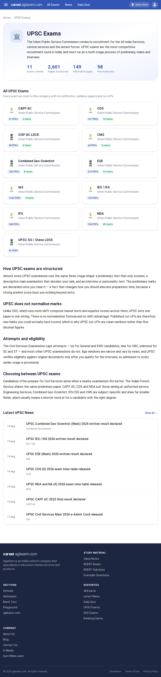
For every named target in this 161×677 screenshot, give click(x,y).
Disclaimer (115, 671)
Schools (8, 590)
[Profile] (155, 5)
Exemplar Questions (96, 575)
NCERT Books (92, 564)
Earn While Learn (13, 656)
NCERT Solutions (94, 569)
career (26, 5)
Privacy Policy (150, 671)
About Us (9, 634)
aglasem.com (11, 612)
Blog (6, 639)
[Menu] (5, 4)
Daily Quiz (84, 4)
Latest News (92, 596)
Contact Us (10, 645)
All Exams (53, 4)
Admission (9, 596)
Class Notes (91, 558)
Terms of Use (132, 671)
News (68, 4)
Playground (10, 607)
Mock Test (10, 601)
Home (7, 17)
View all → (151, 412)
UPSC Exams (92, 607)
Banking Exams (93, 618)
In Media (8, 650)
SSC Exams (91, 612)
